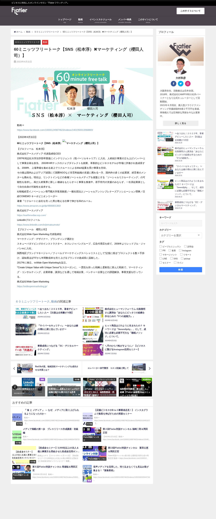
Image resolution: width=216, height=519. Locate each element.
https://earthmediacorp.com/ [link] (31, 215)
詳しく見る (180, 123)
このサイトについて (190, 11)
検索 (180, 269)
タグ (161, 242)
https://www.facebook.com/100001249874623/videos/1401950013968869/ (55, 130)
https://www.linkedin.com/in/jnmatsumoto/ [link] (38, 224)
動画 (45, 42)
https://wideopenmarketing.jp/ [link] (32, 286)
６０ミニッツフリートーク (27, 42)
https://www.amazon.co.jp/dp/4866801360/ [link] (39, 206)
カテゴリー (165, 230)
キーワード (165, 217)
